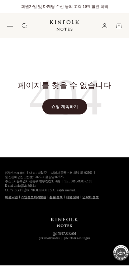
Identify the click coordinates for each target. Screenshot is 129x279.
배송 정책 (72, 197)
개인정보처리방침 (34, 197)
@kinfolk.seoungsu (77, 238)
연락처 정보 (90, 197)
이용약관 (11, 197)
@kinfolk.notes (49, 238)
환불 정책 (56, 197)
